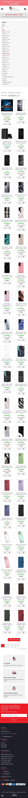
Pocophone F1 (5, 84)
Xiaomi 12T (5, 60)
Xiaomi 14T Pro (6, 42)
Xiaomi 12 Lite (5, 64)
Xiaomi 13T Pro (6, 50)
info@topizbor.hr (7, 736)
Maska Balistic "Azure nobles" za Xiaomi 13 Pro (7, 466)
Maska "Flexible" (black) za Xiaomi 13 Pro (21, 518)
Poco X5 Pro (5, 73)
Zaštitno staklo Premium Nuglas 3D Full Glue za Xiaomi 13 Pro (7, 114)
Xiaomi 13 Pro (5, 53)
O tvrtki (3, 743)
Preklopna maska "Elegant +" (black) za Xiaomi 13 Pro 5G (7, 143)
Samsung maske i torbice (7, 756)
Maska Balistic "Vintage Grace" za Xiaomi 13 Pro (7, 220)
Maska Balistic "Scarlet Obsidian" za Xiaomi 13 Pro (21, 305)
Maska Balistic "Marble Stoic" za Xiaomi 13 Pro (7, 439)
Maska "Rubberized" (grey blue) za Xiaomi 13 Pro (7, 519)
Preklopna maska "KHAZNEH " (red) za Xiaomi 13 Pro (21, 624)
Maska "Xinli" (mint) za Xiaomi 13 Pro (21, 545)
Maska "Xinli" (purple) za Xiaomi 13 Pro (7, 570)
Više (5, 124)
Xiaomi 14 (4, 48)
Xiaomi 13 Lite (5, 55)
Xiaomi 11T (5, 69)
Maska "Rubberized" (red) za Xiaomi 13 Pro (7, 493)
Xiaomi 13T (5, 51)
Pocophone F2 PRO (6, 82)
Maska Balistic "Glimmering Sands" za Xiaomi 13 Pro (7, 412)
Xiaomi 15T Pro (6, 35)
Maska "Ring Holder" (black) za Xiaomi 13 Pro (7, 384)
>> (17, 645)
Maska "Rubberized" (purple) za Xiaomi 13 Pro (21, 493)
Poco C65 (4, 71)
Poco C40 (4, 80)
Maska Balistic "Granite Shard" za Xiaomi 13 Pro (21, 168)
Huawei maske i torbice (7, 764)
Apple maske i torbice (6, 754)
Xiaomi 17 (4, 33)
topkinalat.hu (6, 774)
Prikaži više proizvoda (14, 639)
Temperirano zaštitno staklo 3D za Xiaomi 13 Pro (21, 114)
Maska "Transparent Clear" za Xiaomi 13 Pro (7, 359)
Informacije (4, 745)
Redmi (3, 25)
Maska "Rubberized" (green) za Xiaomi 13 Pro (21, 466)
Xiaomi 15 (4, 41)
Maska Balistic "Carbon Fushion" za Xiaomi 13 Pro (21, 143)
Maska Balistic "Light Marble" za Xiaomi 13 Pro (7, 332)
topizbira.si (6, 771)
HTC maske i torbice (6, 760)
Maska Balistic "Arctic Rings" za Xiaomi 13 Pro (7, 195)
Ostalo (3, 30)
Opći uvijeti (4, 747)
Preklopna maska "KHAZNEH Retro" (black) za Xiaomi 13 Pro (7, 598)
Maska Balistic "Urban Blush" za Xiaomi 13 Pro (21, 247)
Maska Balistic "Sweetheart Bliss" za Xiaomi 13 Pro (7, 305)
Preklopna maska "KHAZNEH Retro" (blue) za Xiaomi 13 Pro (21, 571)
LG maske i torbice (5, 762)
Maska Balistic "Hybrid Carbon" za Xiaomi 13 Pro (7, 169)
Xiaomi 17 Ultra (6, 32)
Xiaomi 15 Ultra (6, 39)
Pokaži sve (18, 92)
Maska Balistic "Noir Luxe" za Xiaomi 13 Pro (7, 276)
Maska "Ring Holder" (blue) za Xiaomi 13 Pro (21, 359)
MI (2, 27)
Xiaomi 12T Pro (6, 59)
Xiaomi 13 (4, 57)
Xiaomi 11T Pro (6, 68)
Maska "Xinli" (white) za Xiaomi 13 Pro (7, 545)
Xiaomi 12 (4, 66)
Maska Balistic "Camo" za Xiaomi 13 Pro (21, 195)
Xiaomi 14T (5, 44)
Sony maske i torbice (6, 758)
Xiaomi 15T (5, 37)
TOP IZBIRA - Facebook (9, 780)
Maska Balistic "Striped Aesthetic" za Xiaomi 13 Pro (21, 412)
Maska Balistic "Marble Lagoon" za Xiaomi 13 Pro (7, 248)
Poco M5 (4, 75)
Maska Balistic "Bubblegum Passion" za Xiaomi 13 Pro (21, 277)
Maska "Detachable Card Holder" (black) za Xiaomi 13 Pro (21, 385)
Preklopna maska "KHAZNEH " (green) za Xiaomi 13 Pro (7, 624)
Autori (14, 794)
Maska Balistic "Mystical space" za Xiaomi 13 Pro (21, 439)
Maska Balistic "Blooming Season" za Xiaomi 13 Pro (21, 220)
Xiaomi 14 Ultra (6, 46)
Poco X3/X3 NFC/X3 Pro (8, 77)
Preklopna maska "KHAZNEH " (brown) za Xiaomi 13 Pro (21, 598)
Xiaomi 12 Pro (5, 62)
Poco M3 (4, 78)
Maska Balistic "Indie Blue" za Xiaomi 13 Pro (21, 332)
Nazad (3, 16)
